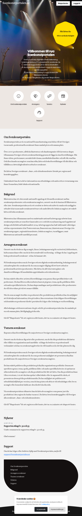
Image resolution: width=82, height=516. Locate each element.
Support (39, 116)
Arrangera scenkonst (18, 473)
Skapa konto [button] (63, 3)
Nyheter (63, 99)
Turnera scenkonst (17, 477)
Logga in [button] (76, 3)
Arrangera (35, 99)
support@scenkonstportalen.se (17, 454)
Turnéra (49, 99)
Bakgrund (14, 470)
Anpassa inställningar (57, 509)
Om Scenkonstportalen (18, 99)
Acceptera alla (41, 509)
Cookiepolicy (45, 504)
